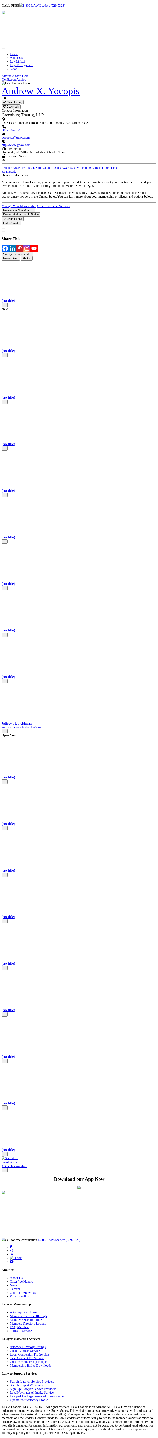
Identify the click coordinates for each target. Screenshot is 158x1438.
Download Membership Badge (21, 214)
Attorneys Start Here (15, 76)
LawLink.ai (17, 61)
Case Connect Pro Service (27, 1358)
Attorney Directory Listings (28, 1347)
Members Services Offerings (28, 1316)
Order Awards (11, 223)
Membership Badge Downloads (30, 1365)
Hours (106, 167)
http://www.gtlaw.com (16, 145)
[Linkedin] (12, 248)
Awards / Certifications (76, 167)
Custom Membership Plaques (29, 1362)
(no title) (8, 300)
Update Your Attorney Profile (29, 1400)
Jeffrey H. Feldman (17, 723)
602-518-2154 (11, 130)
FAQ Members (19, 1327)
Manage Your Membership (19, 206)
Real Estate (9, 171)
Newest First (10, 258)
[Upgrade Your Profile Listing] (3, 228)
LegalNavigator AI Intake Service (32, 1392)
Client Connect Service (25, 1350)
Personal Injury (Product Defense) (22, 727)
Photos (26, 258)
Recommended (17, 254)
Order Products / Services (53, 206)
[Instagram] (26, 248)
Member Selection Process (27, 1319)
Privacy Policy (19, 1296)
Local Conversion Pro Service (29, 1354)
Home (14, 54)
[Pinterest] (19, 248)
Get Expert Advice (14, 79)
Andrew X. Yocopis (41, 90)
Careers (15, 1289)
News (13, 69)
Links (114, 167)
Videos (96, 167)
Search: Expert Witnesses (26, 1385)
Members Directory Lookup (28, 1323)
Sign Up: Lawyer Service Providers (33, 1389)
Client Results (52, 167)
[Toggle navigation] (3, 48)
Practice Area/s (11, 167)
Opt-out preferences (23, 1292)
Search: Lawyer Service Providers (32, 1381)
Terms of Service (21, 1331)
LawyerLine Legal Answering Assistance (37, 1396)
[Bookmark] (5, 305)
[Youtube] (34, 248)
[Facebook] (5, 248)
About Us (16, 57)
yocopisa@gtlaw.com (16, 137)
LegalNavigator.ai (21, 65)
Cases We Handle (21, 1281)
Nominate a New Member (18, 210)
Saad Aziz (9, 1162)
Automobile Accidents (14, 1166)
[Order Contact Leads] (3, 231)
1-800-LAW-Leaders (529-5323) (44, 5)
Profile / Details (32, 167)
